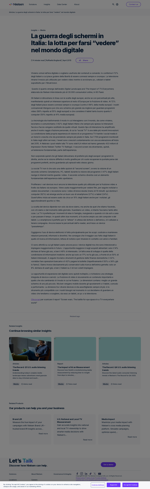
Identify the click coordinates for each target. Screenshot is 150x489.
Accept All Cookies (130, 485)
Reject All (113, 485)
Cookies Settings (98, 485)
